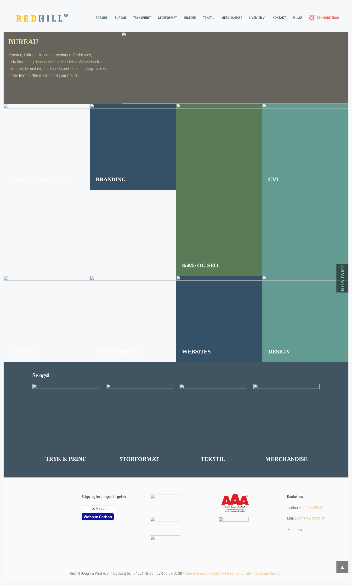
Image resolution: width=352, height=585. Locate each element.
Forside (102, 18)
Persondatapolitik (238, 573)
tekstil (208, 18)
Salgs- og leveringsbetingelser (104, 496)
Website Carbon (98, 517)
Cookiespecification (267, 573)
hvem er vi (257, 18)
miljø (297, 18)
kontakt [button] (279, 18)
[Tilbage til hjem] (43, 18)
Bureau (120, 18)
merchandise (231, 18)
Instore (190, 18)
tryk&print (142, 18)
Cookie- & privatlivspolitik (203, 573)
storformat (167, 18)
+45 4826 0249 (310, 507)
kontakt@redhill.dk (311, 518)
